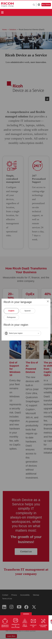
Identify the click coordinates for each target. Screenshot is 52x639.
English (11, 311)
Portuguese (11, 317)
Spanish (27, 311)
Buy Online (46, 5)
